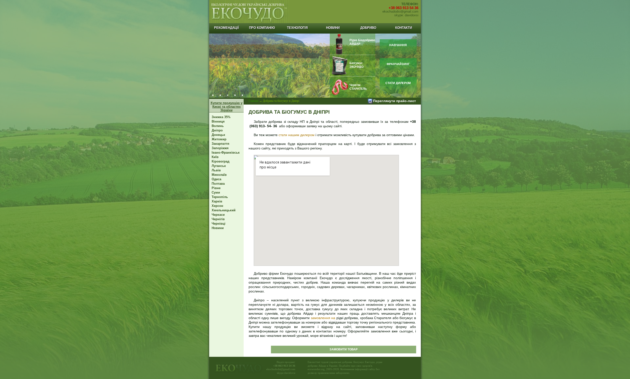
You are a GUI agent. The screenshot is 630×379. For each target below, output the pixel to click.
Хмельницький (224, 210)
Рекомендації (226, 28)
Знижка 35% (221, 117)
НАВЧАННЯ (398, 45)
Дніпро (217, 130)
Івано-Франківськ (226, 152)
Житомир (219, 139)
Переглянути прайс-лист (394, 101)
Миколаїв (219, 175)
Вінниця (218, 121)
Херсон (217, 206)
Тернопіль (220, 197)
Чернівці (218, 223)
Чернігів (218, 219)
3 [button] (227, 95)
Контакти (403, 28)
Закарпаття (220, 143)
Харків (217, 201)
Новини (333, 28)
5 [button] (242, 95)
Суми (216, 192)
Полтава (218, 183)
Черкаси (218, 215)
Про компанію (262, 28)
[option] (315, 66)
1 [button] (212, 95)
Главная (253, 101)
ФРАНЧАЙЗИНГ (398, 64)
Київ (215, 157)
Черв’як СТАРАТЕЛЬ (358, 86)
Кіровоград (220, 161)
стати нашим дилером (297, 135)
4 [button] (235, 95)
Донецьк (218, 135)
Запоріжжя (220, 148)
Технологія (297, 28)
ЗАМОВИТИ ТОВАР (344, 349)
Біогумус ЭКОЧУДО (356, 65)
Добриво (368, 28)
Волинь (218, 126)
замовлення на (323, 318)
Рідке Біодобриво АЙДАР (362, 42)
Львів (216, 170)
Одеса (216, 179)
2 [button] (220, 95)
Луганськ (219, 166)
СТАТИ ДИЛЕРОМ (398, 83)
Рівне (216, 188)
